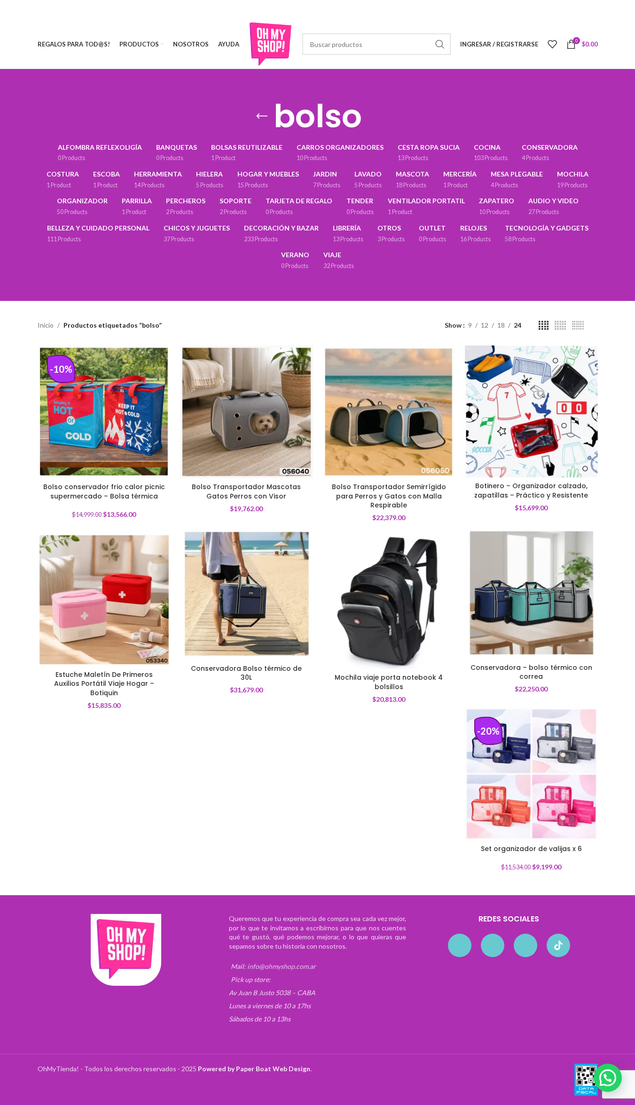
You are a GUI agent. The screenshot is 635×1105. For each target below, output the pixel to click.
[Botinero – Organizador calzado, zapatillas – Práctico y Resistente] (531, 411)
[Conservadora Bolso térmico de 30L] (246, 593)
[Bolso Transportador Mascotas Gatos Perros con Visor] (246, 411)
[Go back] (262, 116)
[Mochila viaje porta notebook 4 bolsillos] (388, 602)
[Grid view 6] (578, 325)
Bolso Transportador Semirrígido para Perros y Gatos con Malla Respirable (389, 496)
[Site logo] (271, 43)
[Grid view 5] (560, 325)
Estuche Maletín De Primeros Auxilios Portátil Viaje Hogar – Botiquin (104, 684)
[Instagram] (492, 945)
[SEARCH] (440, 44)
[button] (608, 1078)
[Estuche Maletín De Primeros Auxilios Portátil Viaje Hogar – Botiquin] (104, 599)
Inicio (46, 325)
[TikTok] (558, 945)
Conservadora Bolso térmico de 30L (246, 673)
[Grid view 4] (544, 325)
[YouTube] (525, 945)
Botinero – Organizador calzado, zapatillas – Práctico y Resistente (531, 490)
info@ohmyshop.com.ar (281, 966)
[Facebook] (459, 945)
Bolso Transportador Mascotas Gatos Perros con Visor (246, 491)
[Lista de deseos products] (552, 44)
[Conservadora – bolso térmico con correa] (531, 592)
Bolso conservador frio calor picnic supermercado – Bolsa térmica (104, 491)
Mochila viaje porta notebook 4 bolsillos (389, 682)
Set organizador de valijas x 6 (531, 848)
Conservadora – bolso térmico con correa (531, 672)
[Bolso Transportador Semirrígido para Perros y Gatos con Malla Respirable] (388, 411)
